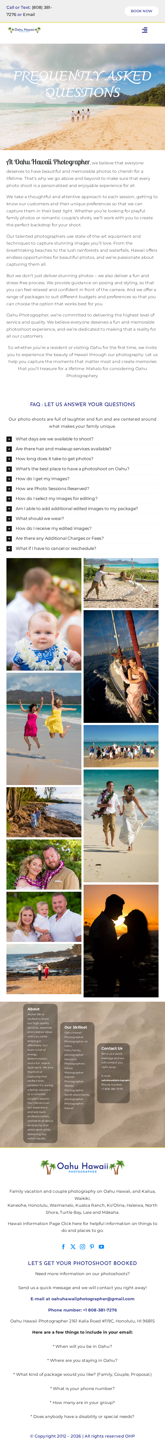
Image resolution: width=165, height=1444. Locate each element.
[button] (82, 439)
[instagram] (82, 1246)
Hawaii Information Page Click (39, 1223)
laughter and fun (85, 419)
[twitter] (73, 1246)
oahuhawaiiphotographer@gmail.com (92, 1298)
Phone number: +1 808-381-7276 (82, 1310)
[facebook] (63, 1246)
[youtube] (101, 1246)
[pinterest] (92, 1246)
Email (29, 14)
